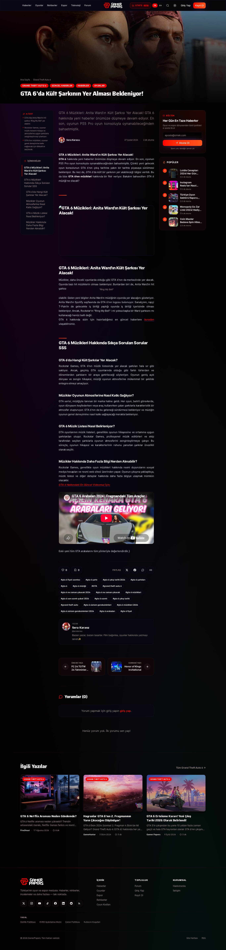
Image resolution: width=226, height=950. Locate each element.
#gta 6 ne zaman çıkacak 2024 (75, 592)
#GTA (94, 586)
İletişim (176, 890)
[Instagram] (31, 903)
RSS (204, 938)
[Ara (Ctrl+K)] (167, 5)
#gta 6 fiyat (126, 611)
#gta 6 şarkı (91, 579)
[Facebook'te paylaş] (135, 570)
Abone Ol (184, 142)
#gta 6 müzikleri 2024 (127, 605)
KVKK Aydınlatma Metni (50, 922)
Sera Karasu (80, 627)
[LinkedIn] (63, 903)
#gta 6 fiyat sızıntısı (70, 579)
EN (160, 5)
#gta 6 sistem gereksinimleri (97, 605)
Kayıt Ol (199, 5)
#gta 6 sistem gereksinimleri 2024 (77, 611)
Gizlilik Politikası (28, 922)
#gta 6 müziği (79, 586)
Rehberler (52, 5)
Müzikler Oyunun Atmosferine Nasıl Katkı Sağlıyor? (35, 204)
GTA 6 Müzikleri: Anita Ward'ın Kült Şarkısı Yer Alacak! (36, 170)
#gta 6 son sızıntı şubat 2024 (75, 598)
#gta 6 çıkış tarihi (121, 598)
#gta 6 (64, 586)
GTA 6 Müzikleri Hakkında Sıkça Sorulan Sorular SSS (37, 182)
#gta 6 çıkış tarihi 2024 (114, 579)
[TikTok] (47, 903)
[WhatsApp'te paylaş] (142, 570)
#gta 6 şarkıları (138, 579)
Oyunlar (39, 5)
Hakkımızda (179, 885)
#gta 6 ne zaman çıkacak (108, 592)
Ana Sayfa (25, 79)
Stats (141, 5)
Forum (87, 5)
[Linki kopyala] (150, 570)
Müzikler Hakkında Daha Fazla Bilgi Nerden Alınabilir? (36, 225)
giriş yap (125, 710)
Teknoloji (75, 5)
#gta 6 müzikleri (133, 592)
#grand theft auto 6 (112, 586)
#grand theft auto (69, 605)
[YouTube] (39, 903)
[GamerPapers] (113, 5)
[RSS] (79, 903)
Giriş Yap (186, 5)
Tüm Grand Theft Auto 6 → (191, 767)
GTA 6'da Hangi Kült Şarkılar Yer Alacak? (37, 193)
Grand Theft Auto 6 (42, 79)
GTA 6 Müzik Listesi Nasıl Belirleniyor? (36, 215)
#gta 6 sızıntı (101, 598)
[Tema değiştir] (175, 5)
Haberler (26, 5)
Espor (64, 5)
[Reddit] (71, 903)
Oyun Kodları (103, 904)
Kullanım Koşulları (92, 922)
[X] (23, 903)
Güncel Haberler (62, 85)
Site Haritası (192, 938)
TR (155, 5)
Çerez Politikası (72, 922)
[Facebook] (55, 903)
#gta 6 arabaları (107, 611)
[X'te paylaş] (127, 570)
